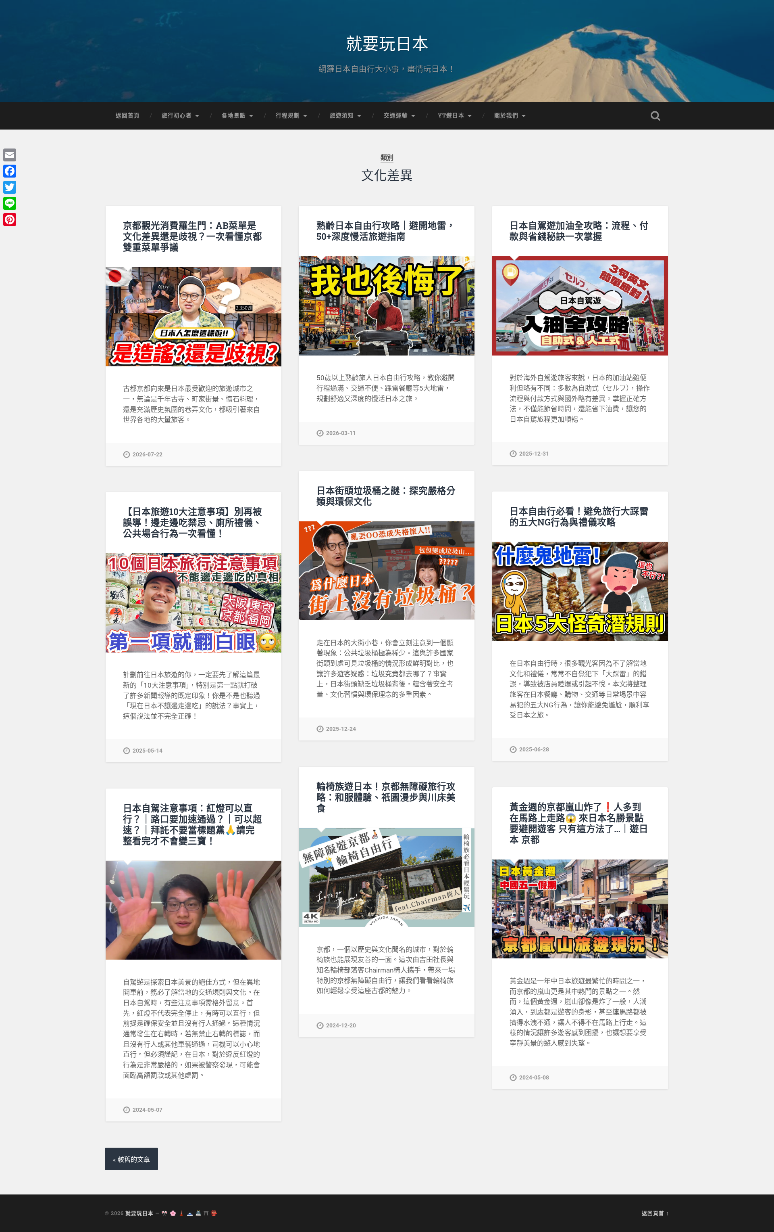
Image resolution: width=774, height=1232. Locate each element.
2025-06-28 (534, 749)
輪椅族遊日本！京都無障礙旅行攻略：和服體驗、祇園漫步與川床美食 (386, 797)
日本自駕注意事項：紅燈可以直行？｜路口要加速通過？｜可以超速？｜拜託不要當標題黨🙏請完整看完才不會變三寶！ (192, 824)
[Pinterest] (10, 219)
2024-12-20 (341, 1025)
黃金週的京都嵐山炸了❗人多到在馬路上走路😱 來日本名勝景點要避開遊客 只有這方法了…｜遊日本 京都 (579, 823)
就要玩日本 (387, 42)
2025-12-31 (534, 453)
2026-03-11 (341, 433)
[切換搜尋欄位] (655, 116)
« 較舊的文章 (131, 1159)
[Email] (10, 155)
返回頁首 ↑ (655, 1213)
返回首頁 (128, 115)
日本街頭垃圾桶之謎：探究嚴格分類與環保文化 (386, 495)
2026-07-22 (147, 454)
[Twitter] (10, 187)
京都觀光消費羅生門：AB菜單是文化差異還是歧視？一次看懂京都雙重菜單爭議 (192, 236)
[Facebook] (10, 171)
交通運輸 (396, 115)
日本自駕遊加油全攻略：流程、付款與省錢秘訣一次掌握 (579, 230)
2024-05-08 (534, 1077)
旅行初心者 (177, 115)
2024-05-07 (147, 1109)
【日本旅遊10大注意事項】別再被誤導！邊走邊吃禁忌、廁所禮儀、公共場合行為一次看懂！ (192, 522)
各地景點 (234, 115)
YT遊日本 (451, 115)
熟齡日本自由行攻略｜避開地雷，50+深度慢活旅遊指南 (386, 230)
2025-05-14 (147, 750)
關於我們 (506, 115)
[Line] (10, 203)
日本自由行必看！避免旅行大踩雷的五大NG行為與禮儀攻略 (579, 516)
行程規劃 (288, 115)
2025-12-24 (341, 729)
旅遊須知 (342, 115)
